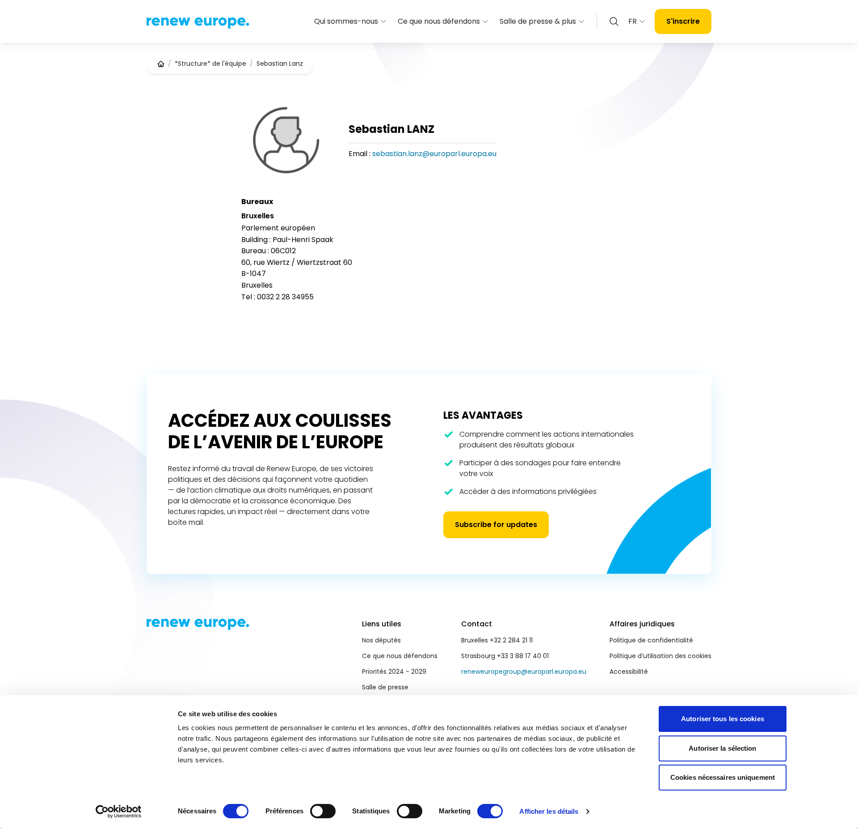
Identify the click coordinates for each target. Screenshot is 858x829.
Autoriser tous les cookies (722, 719)
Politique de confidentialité (651, 640)
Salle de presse (385, 687)
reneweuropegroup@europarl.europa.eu (523, 671)
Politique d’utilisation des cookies (660, 655)
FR (632, 21)
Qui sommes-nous (346, 21)
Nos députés (381, 640)
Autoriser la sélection (722, 748)
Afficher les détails (548, 811)
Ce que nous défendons (439, 21)
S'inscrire (683, 21)
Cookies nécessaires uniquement (722, 777)
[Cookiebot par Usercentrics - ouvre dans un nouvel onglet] (119, 811)
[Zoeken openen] (614, 21)
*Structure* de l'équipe (210, 63)
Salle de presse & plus (538, 21)
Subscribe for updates (496, 524)
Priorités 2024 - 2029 (394, 671)
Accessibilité (629, 671)
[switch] (323, 811)
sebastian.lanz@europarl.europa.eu (434, 154)
